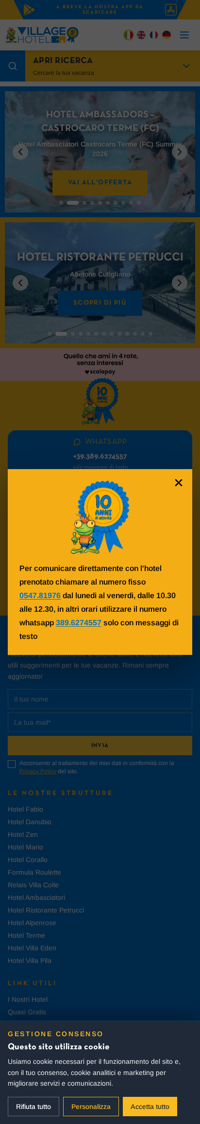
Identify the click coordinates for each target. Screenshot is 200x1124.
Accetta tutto (150, 1106)
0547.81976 (40, 595)
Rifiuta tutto (33, 1106)
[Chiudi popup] (178, 483)
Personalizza (91, 1106)
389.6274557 (78, 623)
